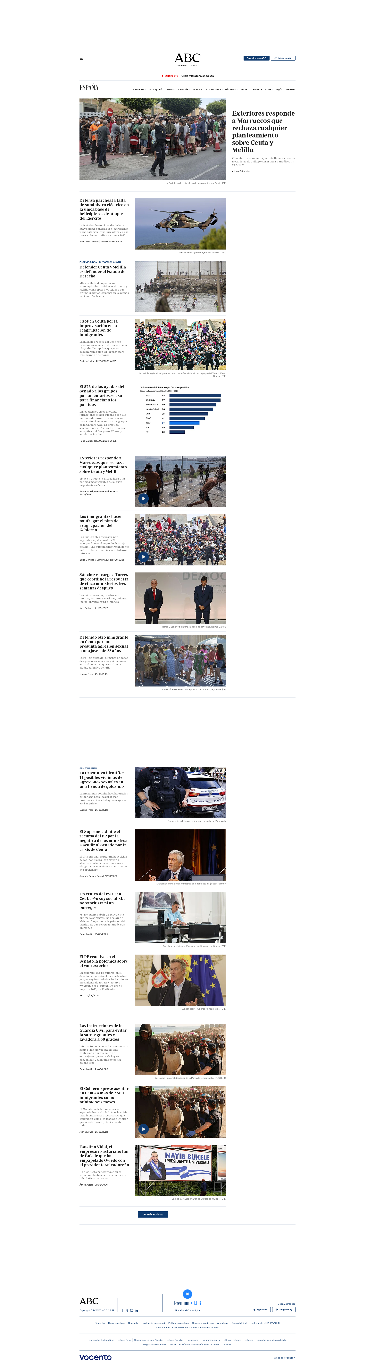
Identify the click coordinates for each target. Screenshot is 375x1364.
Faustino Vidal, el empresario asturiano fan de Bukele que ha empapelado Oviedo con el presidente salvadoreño (104, 1155)
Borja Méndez (87, 361)
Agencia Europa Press (91, 876)
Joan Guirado (86, 608)
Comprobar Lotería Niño (101, 1339)
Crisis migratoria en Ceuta (197, 75)
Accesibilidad (239, 1322)
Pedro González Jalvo (107, 491)
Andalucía (197, 89)
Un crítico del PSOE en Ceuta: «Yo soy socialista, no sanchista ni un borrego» (102, 901)
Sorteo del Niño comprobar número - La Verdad (195, 1344)
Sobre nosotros (116, 1322)
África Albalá (86, 1184)
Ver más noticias (153, 1214)
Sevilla (193, 65)
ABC (82, 995)
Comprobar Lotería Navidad (148, 1339)
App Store (261, 1309)
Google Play (285, 1309)
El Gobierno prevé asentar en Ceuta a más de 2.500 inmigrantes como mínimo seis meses (104, 1095)
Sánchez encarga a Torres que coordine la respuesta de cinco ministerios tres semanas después (104, 581)
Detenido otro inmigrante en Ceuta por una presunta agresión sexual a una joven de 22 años (103, 644)
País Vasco (230, 89)
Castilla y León (155, 89)
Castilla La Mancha (261, 89)
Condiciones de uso (203, 1322)
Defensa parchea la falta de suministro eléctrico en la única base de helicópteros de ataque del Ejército (104, 209)
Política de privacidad (153, 1322)
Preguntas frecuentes (154, 1344)
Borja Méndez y (87, 559)
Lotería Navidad (175, 1339)
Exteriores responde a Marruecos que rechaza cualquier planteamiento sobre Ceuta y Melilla (263, 131)
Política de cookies (178, 1322)
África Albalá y (87, 491)
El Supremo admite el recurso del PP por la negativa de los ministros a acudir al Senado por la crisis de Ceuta (103, 840)
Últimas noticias (232, 1339)
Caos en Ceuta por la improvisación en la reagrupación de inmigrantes (98, 328)
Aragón (278, 89)
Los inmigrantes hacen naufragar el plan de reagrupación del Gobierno (101, 523)
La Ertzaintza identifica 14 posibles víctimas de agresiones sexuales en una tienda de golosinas (102, 779)
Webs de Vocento (283, 1357)
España (88, 87)
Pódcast (228, 1344)
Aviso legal (223, 1322)
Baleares (291, 89)
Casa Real (138, 89)
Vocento (100, 1322)
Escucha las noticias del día (271, 1339)
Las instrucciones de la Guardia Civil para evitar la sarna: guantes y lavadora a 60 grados (103, 1032)
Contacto (133, 1322)
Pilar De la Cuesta (89, 241)
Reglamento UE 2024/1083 (264, 1322)
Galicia (243, 89)
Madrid (170, 89)
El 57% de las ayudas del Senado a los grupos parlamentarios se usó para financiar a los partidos (101, 395)
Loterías (249, 1339)
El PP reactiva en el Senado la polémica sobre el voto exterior (103, 961)
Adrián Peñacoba (241, 171)
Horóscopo (192, 1339)
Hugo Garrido (86, 440)
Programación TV (211, 1339)
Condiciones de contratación (172, 1327)
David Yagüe (103, 559)
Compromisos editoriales (205, 1327)
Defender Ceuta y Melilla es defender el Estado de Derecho (102, 272)
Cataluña (183, 89)
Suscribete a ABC (256, 58)
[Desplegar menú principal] (81, 58)
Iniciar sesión (285, 58)
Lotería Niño (124, 1339)
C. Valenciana (213, 89)
